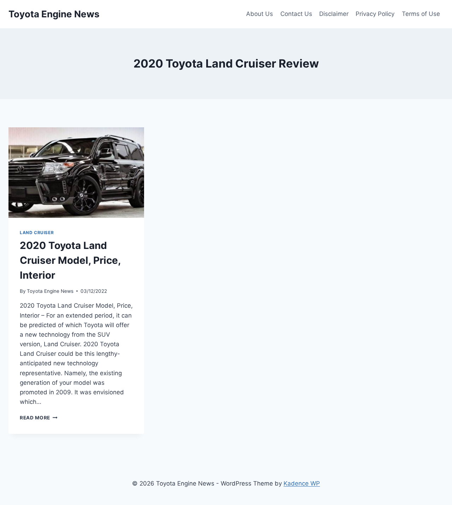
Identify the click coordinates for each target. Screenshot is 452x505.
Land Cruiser (37, 232)
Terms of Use (421, 13)
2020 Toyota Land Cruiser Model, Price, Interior (70, 260)
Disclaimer (334, 13)
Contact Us (296, 13)
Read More (39, 417)
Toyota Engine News (50, 291)
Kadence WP (302, 483)
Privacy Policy (375, 13)
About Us (259, 13)
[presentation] (76, 172)
